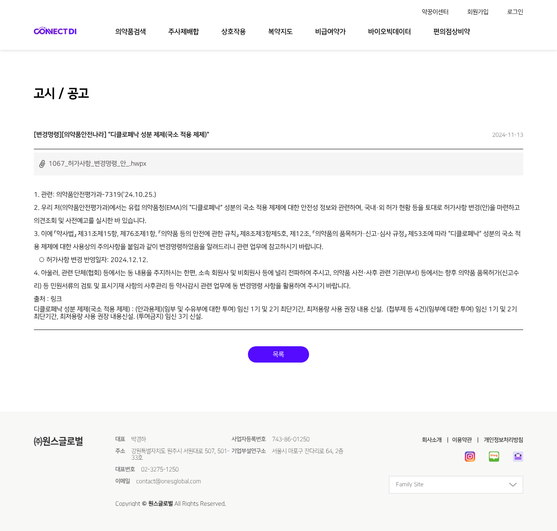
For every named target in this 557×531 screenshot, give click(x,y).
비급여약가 (330, 31)
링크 (56, 299)
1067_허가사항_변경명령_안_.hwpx (97, 163)
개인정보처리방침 (502, 440)
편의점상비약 (451, 31)
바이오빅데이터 (389, 31)
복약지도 (280, 31)
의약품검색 (130, 31)
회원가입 (477, 12)
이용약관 (462, 440)
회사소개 (432, 440)
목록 (278, 354)
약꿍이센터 (435, 12)
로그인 (515, 12)
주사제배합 (183, 31)
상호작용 (233, 31)
